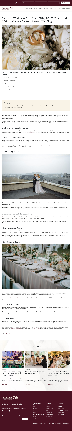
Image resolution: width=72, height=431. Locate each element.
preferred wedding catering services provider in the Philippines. (47, 145)
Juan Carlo (42, 423)
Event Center (61, 408)
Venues (35, 8)
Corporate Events (49, 408)
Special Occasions (49, 414)
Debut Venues (61, 412)
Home (34, 406)
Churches (60, 406)
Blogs (51, 8)
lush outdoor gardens (49, 202)
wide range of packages (16, 328)
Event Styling (48, 418)
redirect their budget (13, 297)
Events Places (61, 414)
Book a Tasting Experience (64, 8)
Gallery (34, 416)
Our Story (46, 8)
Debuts (47, 410)
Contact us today (36, 328)
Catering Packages (49, 416)
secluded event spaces (30, 132)
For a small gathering (6, 216)
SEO (46, 423)
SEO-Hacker (51, 423)
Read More (4, 384)
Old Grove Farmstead (63, 410)
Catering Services (28, 8)
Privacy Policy (36, 418)
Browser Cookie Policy (37, 420)
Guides (40, 8)
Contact (55, 8)
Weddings (48, 406)
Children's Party (49, 412)
